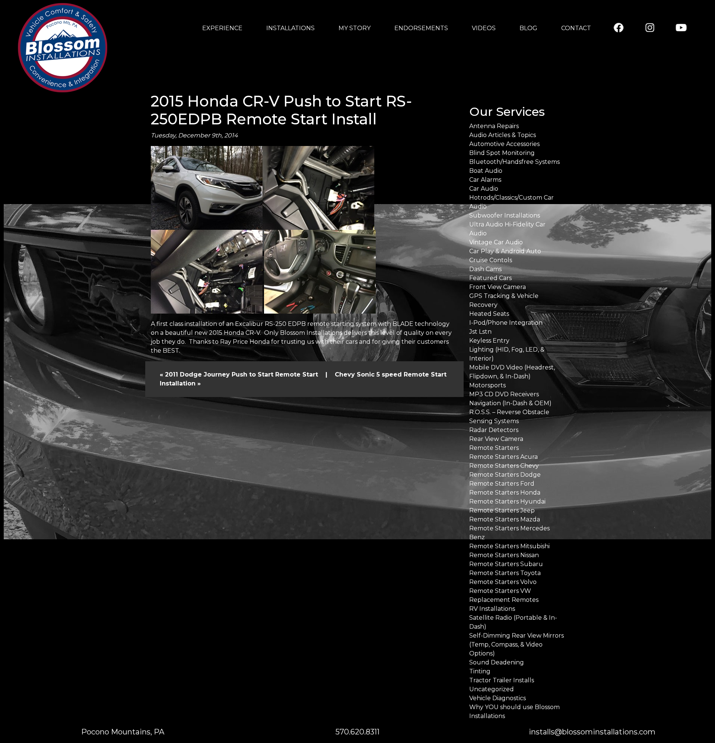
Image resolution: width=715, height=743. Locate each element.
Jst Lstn (480, 331)
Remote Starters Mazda (504, 519)
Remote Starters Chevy (504, 465)
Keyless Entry (489, 340)
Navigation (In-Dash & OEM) (510, 403)
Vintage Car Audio (496, 242)
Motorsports (487, 385)
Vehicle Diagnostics (497, 698)
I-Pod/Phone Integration (506, 322)
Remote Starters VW (500, 590)
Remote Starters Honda (504, 492)
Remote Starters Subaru (506, 564)
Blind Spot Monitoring (502, 152)
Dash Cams (485, 269)
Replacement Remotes (503, 599)
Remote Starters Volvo (503, 581)
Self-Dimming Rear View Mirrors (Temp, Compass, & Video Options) (516, 644)
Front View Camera (497, 286)
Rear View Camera (496, 438)
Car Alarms (485, 179)
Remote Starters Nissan (504, 555)
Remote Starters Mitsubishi (509, 546)
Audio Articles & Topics (502, 135)
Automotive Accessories (504, 143)
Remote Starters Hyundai (507, 501)
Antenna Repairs (494, 126)
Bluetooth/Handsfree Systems (514, 161)
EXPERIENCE (222, 28)
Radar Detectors (493, 430)
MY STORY (355, 28)
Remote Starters (494, 447)
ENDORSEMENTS (421, 28)
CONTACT (576, 28)
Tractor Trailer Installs (501, 680)
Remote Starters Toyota (505, 573)
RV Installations (492, 608)
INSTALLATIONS (290, 28)
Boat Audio (485, 170)
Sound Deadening (496, 662)
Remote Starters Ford (501, 483)
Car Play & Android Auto (505, 251)
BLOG (528, 28)
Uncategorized (491, 689)
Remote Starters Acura (503, 456)
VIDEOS (484, 28)
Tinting (479, 671)
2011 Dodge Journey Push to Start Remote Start (241, 374)
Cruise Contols (490, 260)
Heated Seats (489, 313)
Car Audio (483, 188)
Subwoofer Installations (504, 215)
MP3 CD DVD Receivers (504, 394)
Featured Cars (490, 278)
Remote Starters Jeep (502, 510)
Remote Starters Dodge (505, 474)
